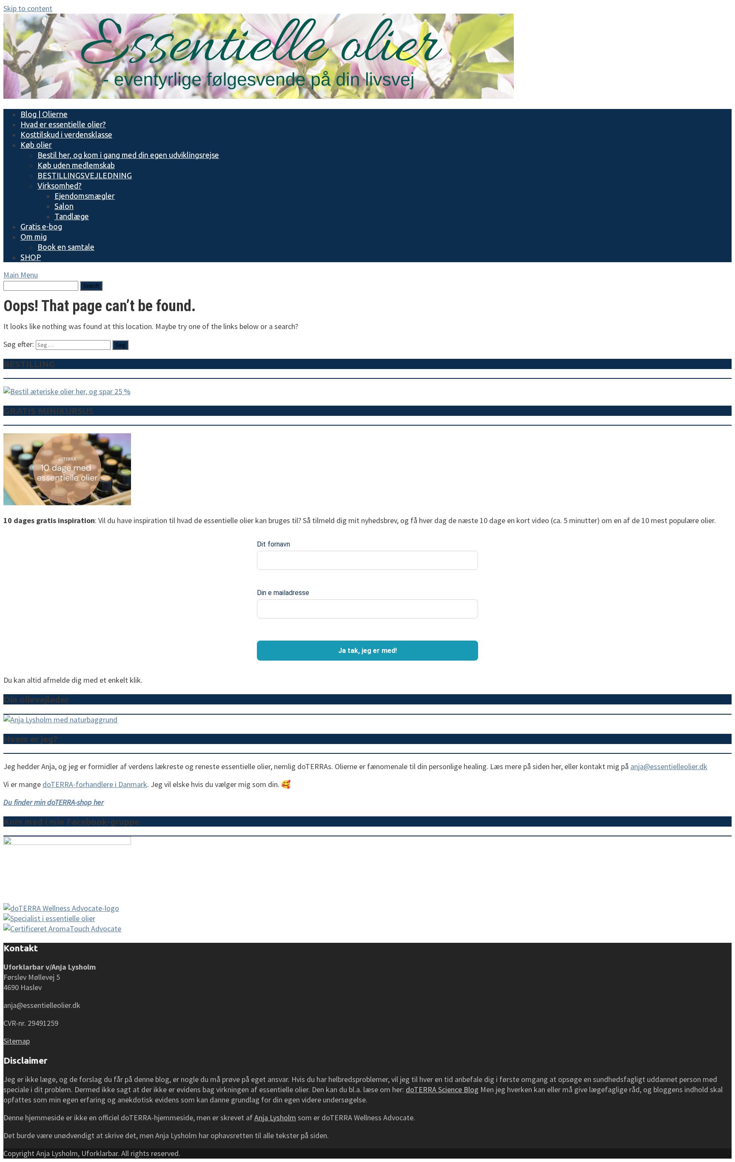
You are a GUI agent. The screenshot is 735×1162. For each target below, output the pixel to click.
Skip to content (27, 8)
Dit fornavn (273, 544)
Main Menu (20, 275)
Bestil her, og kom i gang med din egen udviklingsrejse (128, 155)
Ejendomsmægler (84, 196)
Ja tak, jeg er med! (367, 651)
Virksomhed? (59, 185)
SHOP (30, 257)
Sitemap (16, 1041)
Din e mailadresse (283, 593)
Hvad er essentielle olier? (63, 124)
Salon (64, 206)
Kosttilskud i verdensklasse (66, 134)
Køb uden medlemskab (76, 165)
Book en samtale (65, 247)
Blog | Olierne (44, 114)
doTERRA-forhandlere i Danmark (95, 784)
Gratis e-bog (41, 226)
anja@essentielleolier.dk (668, 766)
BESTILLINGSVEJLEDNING (84, 175)
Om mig (33, 236)
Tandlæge (71, 216)
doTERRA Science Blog (442, 1089)
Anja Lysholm (275, 1117)
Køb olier (36, 144)
